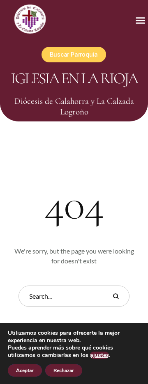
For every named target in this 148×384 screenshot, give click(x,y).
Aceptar (25, 370)
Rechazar (63, 370)
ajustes (99, 355)
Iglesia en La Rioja (74, 78)
